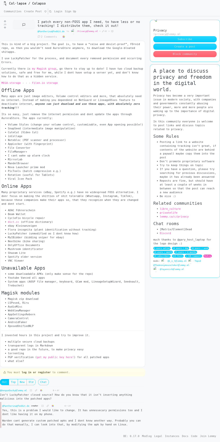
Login (58, 11)
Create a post (184, 46)
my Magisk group (44, 68)
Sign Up (70, 11)
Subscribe (185, 39)
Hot (4, 382)
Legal (158, 436)
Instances (172, 436)
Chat (43, 382)
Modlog (207, 256)
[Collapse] (30, 390)
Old (31, 382)
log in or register (36, 372)
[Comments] (24, 25)
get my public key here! (55, 357)
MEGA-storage (11, 82)
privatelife (168, 212)
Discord (165, 233)
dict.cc (13, 221)
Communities (13, 11)
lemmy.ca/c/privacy (174, 216)
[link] (63, 37)
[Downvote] (5, 28)
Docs (185, 436)
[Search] (50, 11)
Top (13, 382)
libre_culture (170, 208)
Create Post (33, 11)
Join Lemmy (208, 436)
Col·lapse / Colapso (27, 3)
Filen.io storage (45, 82)
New (22, 382)
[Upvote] (5, 21)
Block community (185, 54)
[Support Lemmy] (45, 11)
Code (194, 436)
